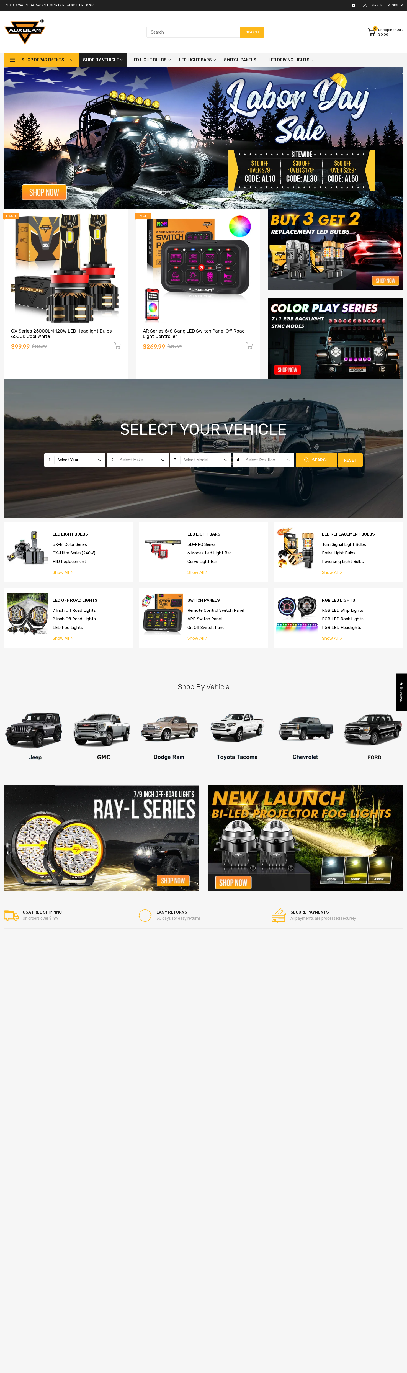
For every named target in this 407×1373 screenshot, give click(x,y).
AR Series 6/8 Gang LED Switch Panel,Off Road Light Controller (194, 333)
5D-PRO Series (201, 544)
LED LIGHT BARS (203, 534)
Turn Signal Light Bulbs (344, 544)
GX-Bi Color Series (70, 544)
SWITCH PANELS (203, 600)
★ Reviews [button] (401, 692)
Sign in (377, 5)
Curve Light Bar (202, 561)
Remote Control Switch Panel (215, 610)
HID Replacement (69, 561)
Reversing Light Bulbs (343, 561)
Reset (350, 460)
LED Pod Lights (68, 627)
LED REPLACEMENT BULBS (348, 534)
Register (395, 5)
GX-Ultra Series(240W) (74, 553)
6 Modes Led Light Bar (209, 553)
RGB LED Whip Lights (342, 610)
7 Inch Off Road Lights (74, 610)
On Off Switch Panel (206, 627)
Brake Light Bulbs (339, 553)
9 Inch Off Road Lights (74, 618)
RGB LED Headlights (341, 627)
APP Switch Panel (204, 618)
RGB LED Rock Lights (343, 618)
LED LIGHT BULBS (70, 534)
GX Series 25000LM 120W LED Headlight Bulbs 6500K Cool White (61, 333)
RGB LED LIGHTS (338, 600)
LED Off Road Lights (75, 600)
